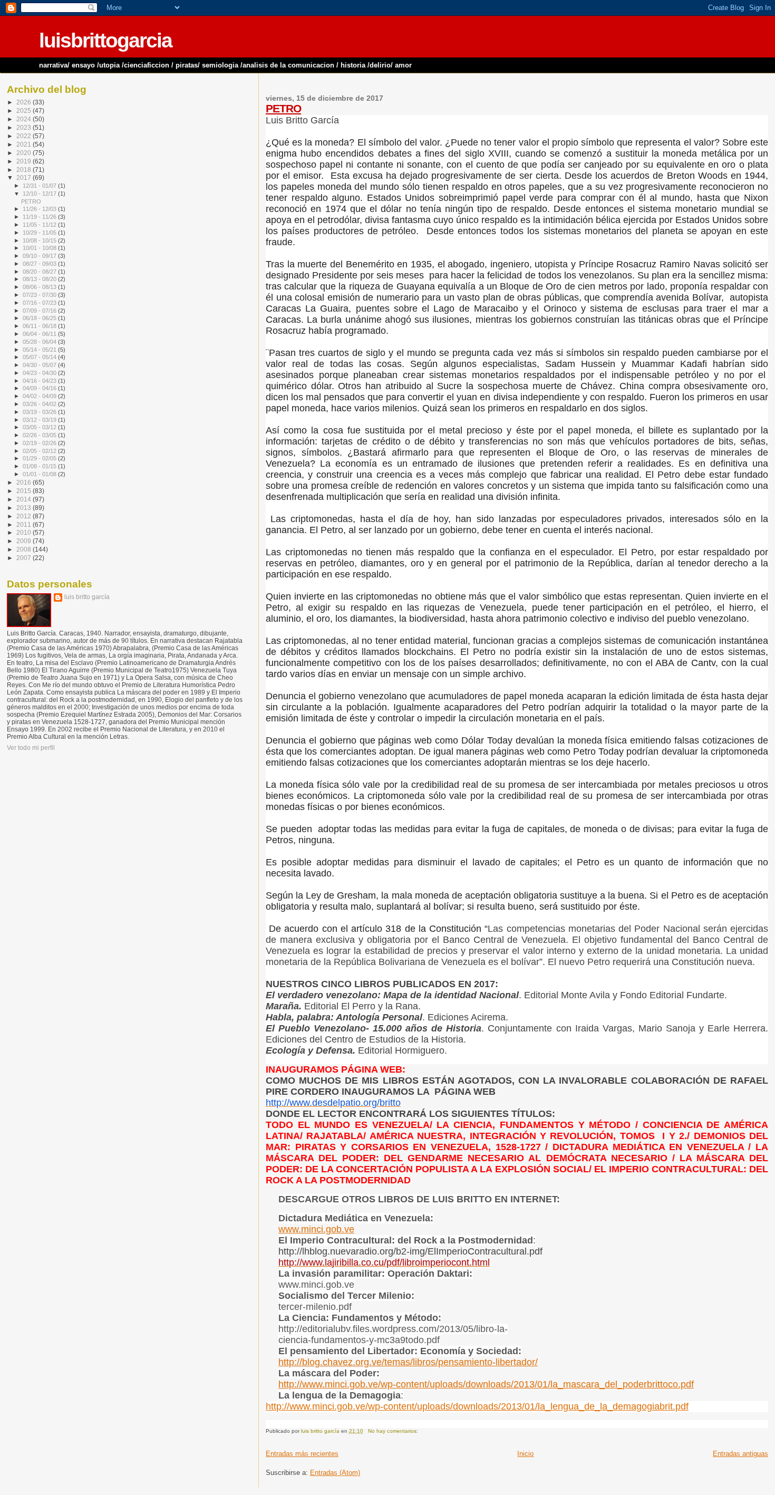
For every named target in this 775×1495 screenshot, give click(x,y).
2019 (24, 161)
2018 (24, 169)
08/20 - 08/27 (40, 271)
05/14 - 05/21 (40, 349)
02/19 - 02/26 (40, 443)
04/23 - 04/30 (40, 373)
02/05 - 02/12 (40, 451)
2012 (24, 516)
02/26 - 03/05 (40, 435)
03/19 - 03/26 (40, 412)
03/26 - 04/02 (40, 404)
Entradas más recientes (302, 1454)
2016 (24, 482)
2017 (24, 177)
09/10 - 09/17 (40, 256)
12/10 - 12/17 (40, 193)
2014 (24, 499)
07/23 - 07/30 (40, 295)
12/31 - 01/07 (40, 185)
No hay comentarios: (394, 1431)
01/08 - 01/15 (40, 466)
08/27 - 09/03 (40, 264)
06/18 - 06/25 (40, 318)
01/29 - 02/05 (40, 458)
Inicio (525, 1454)
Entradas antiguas (740, 1454)
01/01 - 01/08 (40, 474)
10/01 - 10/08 (40, 248)
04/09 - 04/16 (40, 388)
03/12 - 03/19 (40, 420)
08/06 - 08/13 (40, 287)
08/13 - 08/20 (40, 279)
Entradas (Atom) (335, 1473)
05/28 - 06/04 (40, 342)
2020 (24, 152)
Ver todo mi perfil (31, 747)
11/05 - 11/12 (40, 224)
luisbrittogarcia (105, 40)
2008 (24, 549)
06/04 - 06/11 (40, 334)
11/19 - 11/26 (40, 217)
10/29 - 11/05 (40, 232)
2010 (24, 532)
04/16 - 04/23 (40, 381)
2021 (24, 144)
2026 (24, 102)
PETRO (283, 108)
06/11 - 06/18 (40, 326)
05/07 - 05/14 (40, 357)
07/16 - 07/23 (40, 303)
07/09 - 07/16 (40, 310)
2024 (24, 118)
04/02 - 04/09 (40, 396)
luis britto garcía (87, 597)
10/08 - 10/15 (40, 240)
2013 (24, 507)
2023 (24, 127)
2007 (24, 557)
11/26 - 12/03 (40, 209)
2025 (24, 110)
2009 (24, 540)
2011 (24, 524)
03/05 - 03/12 (40, 427)
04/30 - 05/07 (40, 365)
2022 (24, 135)
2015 (24, 490)
